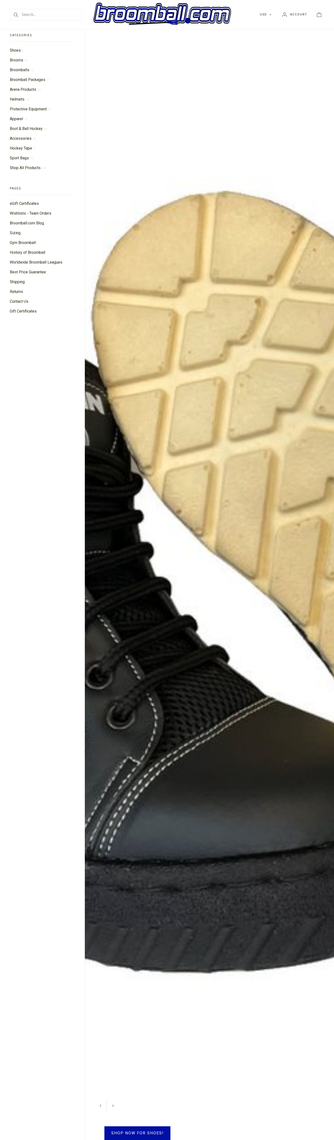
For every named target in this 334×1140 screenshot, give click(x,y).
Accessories (23, 138)
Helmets (19, 99)
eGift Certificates (24, 203)
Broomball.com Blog (27, 223)
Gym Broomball (23, 242)
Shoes (16, 50)
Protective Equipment (30, 109)
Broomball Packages (30, 79)
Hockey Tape (22, 148)
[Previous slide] (288, 1087)
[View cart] (319, 14)
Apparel (18, 118)
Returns (16, 291)
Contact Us (19, 301)
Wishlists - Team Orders (30, 213)
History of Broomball (27, 252)
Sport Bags (21, 158)
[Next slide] (301, 1087)
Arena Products (25, 89)
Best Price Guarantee (28, 272)
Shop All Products (28, 167)
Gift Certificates (23, 311)
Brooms (19, 60)
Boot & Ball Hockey (28, 128)
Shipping (17, 281)
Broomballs (22, 70)
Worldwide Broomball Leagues (36, 262)
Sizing (15, 233)
